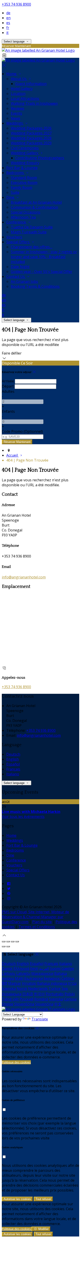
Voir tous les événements (23, 816)
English (12, 759)
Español (13, 764)
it (7, 32)
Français (13, 769)
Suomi (55, 968)
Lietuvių (8, 973)
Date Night (20, 266)
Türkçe (55, 988)
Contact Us (16, 276)
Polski (70, 993)
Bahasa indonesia (52, 983)
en (8, 17)
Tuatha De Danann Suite (32, 227)
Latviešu (23, 973)
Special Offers (18, 241)
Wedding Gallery (25, 152)
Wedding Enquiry (25, 162)
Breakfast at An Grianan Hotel (36, 202)
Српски (70, 999)
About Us (19, 78)
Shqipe (7, 1004)
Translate (40, 1019)
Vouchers (14, 236)
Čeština (67, 978)
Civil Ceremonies (25, 147)
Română (41, 999)
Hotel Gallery (22, 88)
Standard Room (24, 177)
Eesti (34, 968)
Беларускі (52, 978)
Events (16, 113)
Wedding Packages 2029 (31, 143)
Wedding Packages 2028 (31, 138)
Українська (11, 993)
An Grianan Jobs (24, 281)
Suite (15, 192)
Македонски (42, 973)
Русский (26, 999)
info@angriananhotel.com (24, 577)
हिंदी (4, 983)
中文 (57, 1004)
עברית (72, 983)
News (15, 118)
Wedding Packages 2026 (31, 128)
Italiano (12, 774)
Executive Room (24, 182)
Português (55, 993)
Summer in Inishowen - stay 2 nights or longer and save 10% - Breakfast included (44, 256)
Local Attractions (25, 98)
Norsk (22, 988)
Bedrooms (15, 172)
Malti (19, 978)
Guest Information (31, 83)
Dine (10, 197)
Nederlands (38, 988)
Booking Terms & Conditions (35, 286)
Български (33, 978)
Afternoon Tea (23, 217)
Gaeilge (67, 968)
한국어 (39, 993)
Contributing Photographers (39, 157)
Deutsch (13, 754)
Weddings (15, 123)
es (8, 22)
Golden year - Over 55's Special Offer (41, 271)
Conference (16, 222)
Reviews (17, 108)
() (22, 431)
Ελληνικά (21, 968)
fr (7, 27)
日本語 (27, 993)
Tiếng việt (10, 999)
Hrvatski (29, 983)
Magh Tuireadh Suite (29, 232)
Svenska (56, 999)
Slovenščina (24, 1004)
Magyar (14, 983)
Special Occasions (25, 212)
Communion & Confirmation (34, 207)
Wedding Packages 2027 (31, 133)
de (8, 12)
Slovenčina (44, 1004)
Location (18, 93)
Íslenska (9, 988)
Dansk (7, 968)
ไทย (64, 988)
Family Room (21, 187)
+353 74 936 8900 (16, 4)
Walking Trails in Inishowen (34, 103)
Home (11, 73)
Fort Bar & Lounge (22, 167)
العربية (44, 968)
